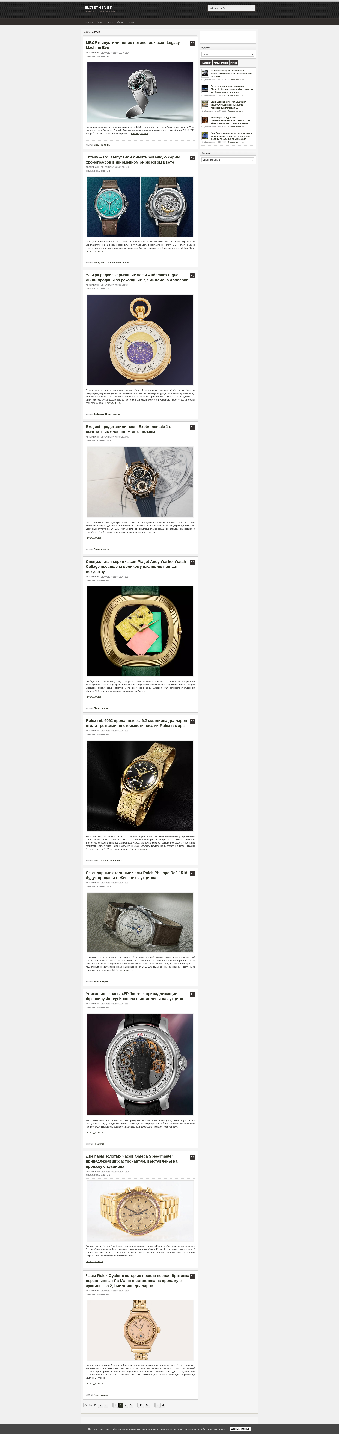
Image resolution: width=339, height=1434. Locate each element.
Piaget (97, 708)
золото (116, 414)
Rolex (97, 860)
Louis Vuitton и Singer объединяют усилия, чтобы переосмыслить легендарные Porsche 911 (228, 105)
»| (163, 1405)
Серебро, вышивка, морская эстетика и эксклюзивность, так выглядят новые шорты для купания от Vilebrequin (231, 136)
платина (105, 145)
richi (96, 52)
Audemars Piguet (102, 414)
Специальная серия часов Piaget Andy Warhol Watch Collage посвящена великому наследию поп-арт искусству (136, 566)
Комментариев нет (236, 80)
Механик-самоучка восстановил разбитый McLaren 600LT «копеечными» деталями (232, 73)
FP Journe (99, 1144)
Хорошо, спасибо (240, 1429)
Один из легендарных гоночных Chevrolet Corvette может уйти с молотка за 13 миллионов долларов (232, 89)
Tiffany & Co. (100, 262)
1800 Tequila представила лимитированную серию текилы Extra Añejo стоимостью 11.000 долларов (230, 120)
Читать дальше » (139, 133)
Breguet (98, 549)
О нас (131, 22)
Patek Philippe (101, 981)
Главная (88, 22)
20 (147, 1405)
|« (101, 1405)
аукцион (105, 1395)
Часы (110, 22)
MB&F (97, 145)
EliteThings (98, 7)
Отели (120, 22)
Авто (99, 22)
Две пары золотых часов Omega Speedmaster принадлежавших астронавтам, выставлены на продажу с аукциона (131, 1161)
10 (141, 1405)
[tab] (206, 63)
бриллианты (114, 262)
